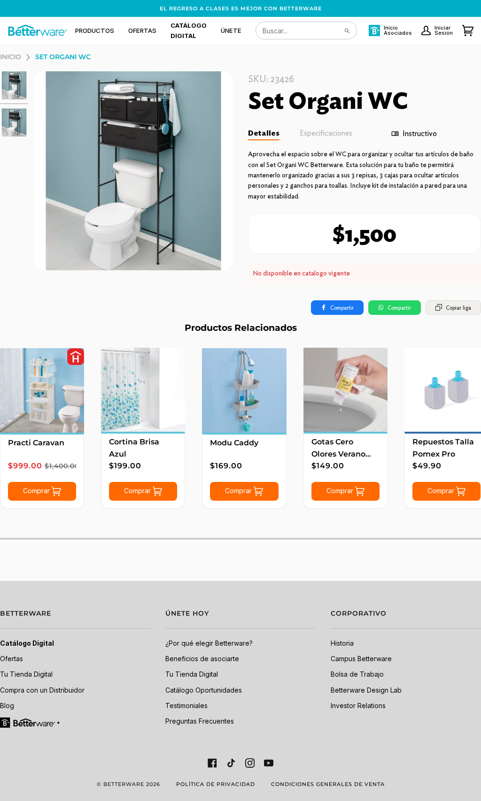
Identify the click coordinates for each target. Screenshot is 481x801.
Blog (7, 705)
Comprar (37, 490)
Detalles (263, 133)
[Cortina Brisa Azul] (143, 390)
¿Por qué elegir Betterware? (209, 643)
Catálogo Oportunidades (203, 690)
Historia (342, 643)
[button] (94, 30)
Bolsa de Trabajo (357, 674)
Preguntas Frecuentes (199, 721)
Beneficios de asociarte (202, 659)
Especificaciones (326, 133)
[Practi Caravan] (42, 390)
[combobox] (306, 30)
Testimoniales (186, 705)
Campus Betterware (361, 659)
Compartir (342, 307)
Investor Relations (358, 705)
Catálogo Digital (27, 643)
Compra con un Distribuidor (42, 690)
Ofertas (11, 659)
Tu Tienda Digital (26, 674)
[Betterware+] (30, 722)
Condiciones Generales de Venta (328, 784)
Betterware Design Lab (366, 690)
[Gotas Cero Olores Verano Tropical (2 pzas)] (345, 390)
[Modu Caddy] (244, 390)
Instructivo (420, 133)
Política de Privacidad (215, 784)
